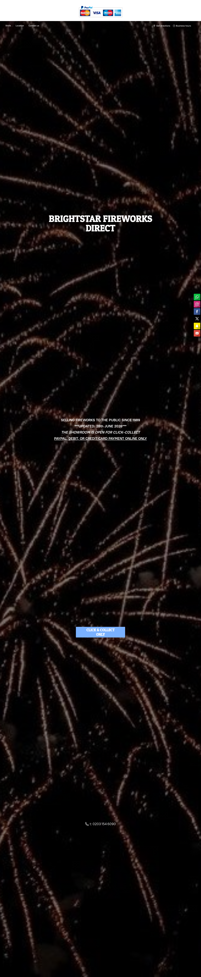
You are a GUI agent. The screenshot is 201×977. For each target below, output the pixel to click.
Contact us (34, 25)
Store (8, 25)
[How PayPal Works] (100, 18)
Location (20, 25)
